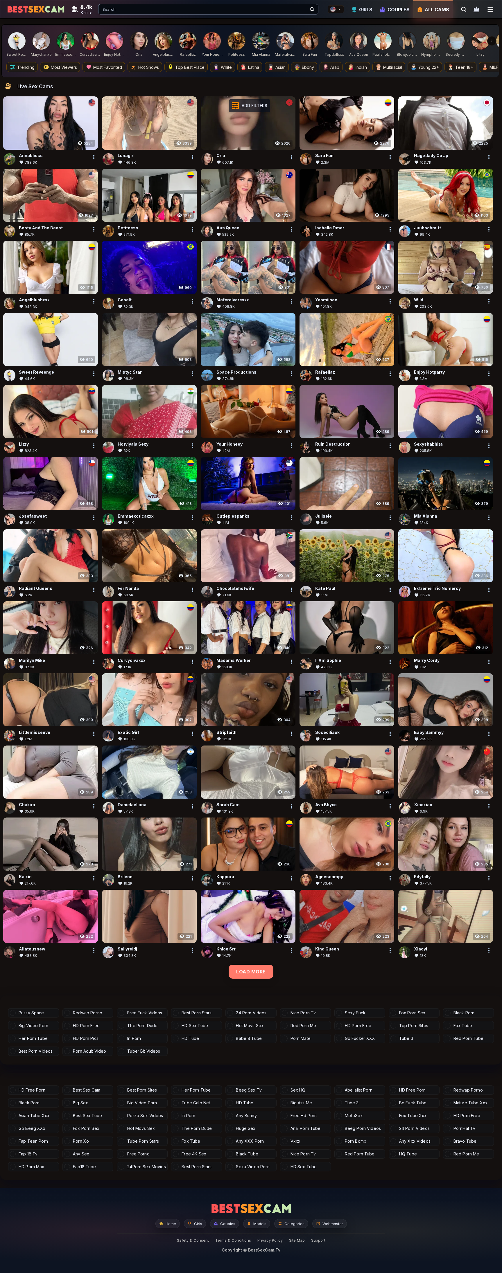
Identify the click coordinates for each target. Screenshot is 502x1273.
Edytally (422, 876)
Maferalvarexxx (232, 299)
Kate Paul (325, 588)
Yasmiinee (326, 299)
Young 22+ (428, 67)
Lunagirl (126, 155)
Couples (399, 9)
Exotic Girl (128, 732)
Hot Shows (148, 67)
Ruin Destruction (333, 444)
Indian (361, 67)
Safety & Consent (193, 1240)
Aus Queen (227, 227)
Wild (418, 299)
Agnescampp (329, 876)
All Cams (437, 9)
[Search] (312, 9)
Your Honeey (229, 444)
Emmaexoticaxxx (136, 516)
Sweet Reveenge (36, 371)
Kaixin (25, 876)
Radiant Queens (35, 588)
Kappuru (225, 876)
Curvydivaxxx (132, 660)
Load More (251, 972)
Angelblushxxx (34, 299)
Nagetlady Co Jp (431, 155)
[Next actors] (491, 41)
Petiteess (128, 227)
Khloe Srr (226, 948)
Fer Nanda (128, 588)
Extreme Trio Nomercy (437, 588)
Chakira (27, 804)
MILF (494, 67)
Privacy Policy (270, 1240)
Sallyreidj (127, 948)
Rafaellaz (325, 371)
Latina (253, 67)
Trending (26, 67)
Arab (334, 67)
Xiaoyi (420, 948)
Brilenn (125, 876)
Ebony (308, 67)
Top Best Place (190, 67)
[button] (249, 105)
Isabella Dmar (329, 227)
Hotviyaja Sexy (133, 444)
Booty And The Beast (41, 227)
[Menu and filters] (490, 9)
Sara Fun (324, 155)
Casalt (125, 299)
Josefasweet (33, 516)
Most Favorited (107, 67)
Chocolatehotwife (235, 588)
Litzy (24, 444)
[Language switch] (336, 9)
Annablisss (31, 155)
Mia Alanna (425, 516)
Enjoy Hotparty (429, 371)
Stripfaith (226, 732)
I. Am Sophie (328, 660)
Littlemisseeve (34, 732)
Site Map (297, 1240)
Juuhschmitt (427, 227)
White (226, 67)
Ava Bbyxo (326, 804)
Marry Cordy (427, 660)
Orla (220, 155)
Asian (280, 67)
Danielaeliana (132, 804)
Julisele (323, 516)
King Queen (327, 948)
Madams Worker (233, 660)
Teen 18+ (464, 67)
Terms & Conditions (233, 1240)
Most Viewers (64, 67)
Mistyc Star (130, 371)
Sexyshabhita (428, 444)
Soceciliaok (327, 732)
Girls (365, 9)
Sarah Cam (228, 804)
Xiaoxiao (423, 804)
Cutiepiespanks (233, 516)
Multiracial (392, 67)
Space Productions (236, 371)
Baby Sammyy (429, 732)
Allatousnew (32, 948)
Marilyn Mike (32, 660)
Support (318, 1240)
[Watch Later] (476, 9)
